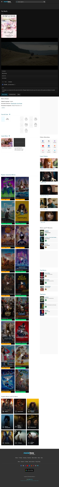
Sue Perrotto (19, 103)
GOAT (17, 318)
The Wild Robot (18, 294)
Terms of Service (32, 461)
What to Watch (34, 457)
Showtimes (29, 457)
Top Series (43, 294)
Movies (16, 457)
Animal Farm (4, 270)
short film (3, 107)
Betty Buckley (14, 103)
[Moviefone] (8, 2)
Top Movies (43, 270)
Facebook (3, 84)
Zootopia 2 (17, 390)
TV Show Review (47, 232)
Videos (39, 457)
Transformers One (5, 318)
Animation (10, 81)
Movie (2, 13)
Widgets (38, 465)
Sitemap (26, 461)
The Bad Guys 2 (18, 366)
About (19, 461)
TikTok (33, 465)
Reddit (6, 84)
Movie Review (47, 238)
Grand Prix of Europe (5, 390)
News (42, 457)
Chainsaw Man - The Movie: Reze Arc (22, 342)
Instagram (54, 142)
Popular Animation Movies (8, 175)
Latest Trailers (44, 156)
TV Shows (20, 457)
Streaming (24, 457)
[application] (29, 54)
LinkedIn (49, 147)
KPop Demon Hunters (19, 270)
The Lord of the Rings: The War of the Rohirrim (8, 294)
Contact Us (22, 461)
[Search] (44, 1)
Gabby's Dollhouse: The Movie (7, 366)
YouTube (43, 147)
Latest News (4, 136)
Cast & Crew (4, 114)
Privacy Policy (37, 461)
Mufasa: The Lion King (5, 342)
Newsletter (35, 465)
